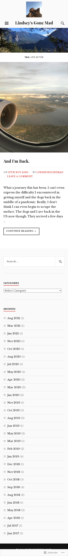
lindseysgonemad (50, 172)
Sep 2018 (13, 487)
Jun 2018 (13, 502)
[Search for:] (34, 262)
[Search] (59, 23)
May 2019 (14, 433)
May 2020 (14, 372)
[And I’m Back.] (34, 151)
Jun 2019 (13, 425)
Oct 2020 (13, 349)
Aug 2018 (13, 495)
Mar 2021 (13, 325)
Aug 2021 (13, 318)
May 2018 (13, 510)
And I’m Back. (16, 161)
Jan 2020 (13, 395)
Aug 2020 (14, 356)
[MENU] (6, 23)
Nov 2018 (13, 472)
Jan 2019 (13, 456)
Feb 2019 (13, 448)
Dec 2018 (13, 464)
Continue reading (18, 232)
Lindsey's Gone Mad (34, 22)
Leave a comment (20, 176)
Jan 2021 (13, 333)
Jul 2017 (12, 525)
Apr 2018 (13, 518)
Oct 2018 (13, 479)
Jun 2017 (13, 533)
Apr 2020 (13, 379)
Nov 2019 (13, 402)
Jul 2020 (13, 364)
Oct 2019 (13, 410)
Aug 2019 (13, 418)
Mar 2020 (14, 387)
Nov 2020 (14, 341)
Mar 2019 (14, 441)
